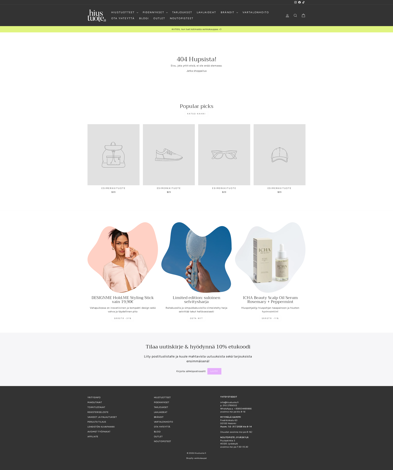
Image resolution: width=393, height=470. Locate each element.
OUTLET (159, 18)
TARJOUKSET (182, 12)
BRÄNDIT (228, 12)
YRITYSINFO (94, 397)
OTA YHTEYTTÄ (123, 18)
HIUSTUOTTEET (123, 12)
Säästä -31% (123, 318)
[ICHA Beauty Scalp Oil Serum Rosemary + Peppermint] (270, 257)
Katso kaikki (196, 114)
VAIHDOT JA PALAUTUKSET (102, 417)
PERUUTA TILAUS (97, 422)
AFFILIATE (93, 436)
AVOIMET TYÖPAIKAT (99, 431)
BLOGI (144, 18)
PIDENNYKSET (154, 12)
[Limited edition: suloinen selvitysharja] (196, 257)
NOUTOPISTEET (181, 18)
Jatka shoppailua (197, 70)
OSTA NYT (196, 318)
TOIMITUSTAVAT (96, 407)
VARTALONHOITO (256, 12)
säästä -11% (270, 318)
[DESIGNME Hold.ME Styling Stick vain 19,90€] (123, 257)
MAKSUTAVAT (95, 402)
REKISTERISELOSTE (98, 412)
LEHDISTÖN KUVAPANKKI (101, 426)
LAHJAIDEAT (206, 12)
